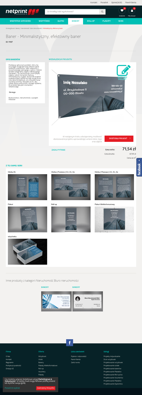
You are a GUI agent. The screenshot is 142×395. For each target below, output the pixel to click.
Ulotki (61, 21)
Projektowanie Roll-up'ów (113, 375)
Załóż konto (75, 362)
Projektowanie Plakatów (112, 372)
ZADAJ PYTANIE (58, 150)
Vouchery (41, 372)
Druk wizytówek (110, 359)
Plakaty (106, 21)
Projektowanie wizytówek (113, 362)
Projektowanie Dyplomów (113, 384)
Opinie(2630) (116, 3)
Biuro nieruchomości (36, 28)
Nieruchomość (25, 28)
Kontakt (93, 3)
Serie (121, 21)
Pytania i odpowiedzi (78, 356)
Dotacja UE (10, 369)
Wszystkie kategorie (20, 21)
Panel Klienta (130, 3)
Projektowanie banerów (112, 369)
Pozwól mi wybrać (12, 388)
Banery (75, 21)
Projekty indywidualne (112, 356)
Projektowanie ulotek (111, 366)
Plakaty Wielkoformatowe (47, 366)
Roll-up (91, 21)
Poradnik (104, 3)
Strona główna (10, 28)
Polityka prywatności (13, 366)
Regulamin (9, 362)
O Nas (8, 356)
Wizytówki (44, 21)
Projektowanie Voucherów (113, 378)
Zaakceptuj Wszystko (45, 388)
